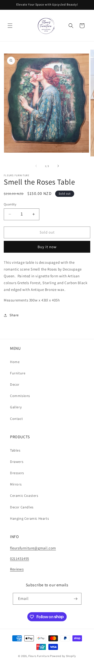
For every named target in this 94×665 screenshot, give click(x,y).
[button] (10, 25)
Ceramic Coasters (24, 495)
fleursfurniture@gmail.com (33, 548)
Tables (15, 450)
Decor (15, 384)
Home (15, 362)
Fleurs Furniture (38, 656)
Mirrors (16, 484)
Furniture (17, 373)
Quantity (10, 204)
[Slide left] (36, 165)
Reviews (17, 569)
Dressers (17, 473)
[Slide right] (58, 165)
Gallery (16, 407)
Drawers (16, 461)
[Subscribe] (75, 599)
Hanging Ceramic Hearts (29, 518)
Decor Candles (22, 507)
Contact (16, 418)
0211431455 (19, 558)
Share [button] (14, 315)
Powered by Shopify (63, 656)
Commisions (20, 395)
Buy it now (47, 246)
